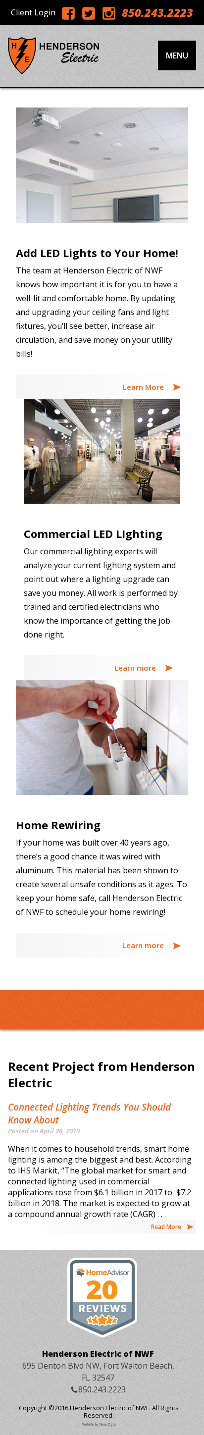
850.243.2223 (157, 12)
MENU (177, 55)
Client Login (33, 12)
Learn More (144, 387)
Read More (166, 1226)
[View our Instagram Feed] (109, 12)
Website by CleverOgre (99, 1424)
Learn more (136, 668)
